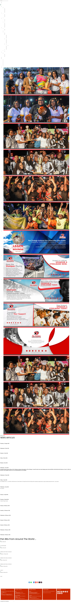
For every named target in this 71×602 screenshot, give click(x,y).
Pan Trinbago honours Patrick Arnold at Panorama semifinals (17, 568)
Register (3, 2)
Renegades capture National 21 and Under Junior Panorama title (18, 574)
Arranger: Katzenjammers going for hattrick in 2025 (15, 556)
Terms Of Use (16, 601)
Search (9, 0)
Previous (1, 577)
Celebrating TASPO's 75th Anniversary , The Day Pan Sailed (10, 461)
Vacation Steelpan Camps (4, 456)
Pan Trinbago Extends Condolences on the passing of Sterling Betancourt (12, 478)
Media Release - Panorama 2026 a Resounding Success (9, 492)
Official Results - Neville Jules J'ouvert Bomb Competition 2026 (11, 508)
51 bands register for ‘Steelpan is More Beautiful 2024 (15, 543)
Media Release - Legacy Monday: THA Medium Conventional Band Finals (13, 528)
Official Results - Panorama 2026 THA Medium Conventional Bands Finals (13, 523)
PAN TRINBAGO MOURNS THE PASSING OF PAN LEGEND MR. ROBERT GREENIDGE (16, 473)
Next (6, 577)
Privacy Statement (11, 601)
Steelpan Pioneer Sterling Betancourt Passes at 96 (8, 485)
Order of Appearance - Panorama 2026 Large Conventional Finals (11, 518)
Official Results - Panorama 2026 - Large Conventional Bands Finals (12, 513)
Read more (1, 454)
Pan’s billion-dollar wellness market (6, 497)
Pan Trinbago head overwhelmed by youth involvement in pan (17, 562)
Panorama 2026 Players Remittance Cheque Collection (9, 451)
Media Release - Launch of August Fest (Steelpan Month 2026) (10, 446)
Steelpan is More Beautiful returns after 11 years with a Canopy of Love (20, 550)
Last (8, 577)
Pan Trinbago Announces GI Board (6, 441)
